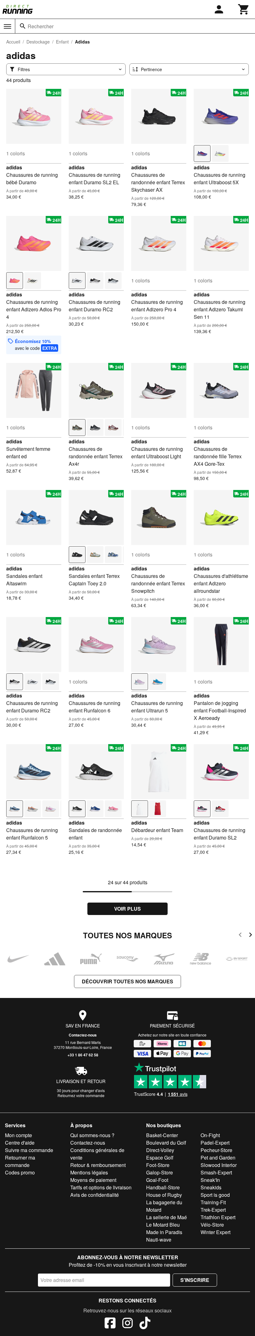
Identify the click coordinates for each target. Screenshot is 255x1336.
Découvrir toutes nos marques (127, 981)
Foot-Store (157, 1165)
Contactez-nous (83, 1034)
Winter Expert (215, 1232)
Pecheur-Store (216, 1150)
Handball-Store (163, 1187)
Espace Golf (159, 1157)
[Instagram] (127, 1324)
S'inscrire (194, 1279)
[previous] (240, 935)
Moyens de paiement (93, 1179)
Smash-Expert (216, 1172)
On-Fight (210, 1135)
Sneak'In (210, 1179)
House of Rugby (164, 1194)
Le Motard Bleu (163, 1224)
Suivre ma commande (29, 1150)
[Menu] (7, 26)
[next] (250, 935)
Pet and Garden (218, 1157)
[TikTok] (145, 1324)
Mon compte (18, 1135)
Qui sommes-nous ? (92, 1135)
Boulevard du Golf (166, 1142)
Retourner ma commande (20, 1161)
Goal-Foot (157, 1179)
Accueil (13, 42)
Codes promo (20, 1172)
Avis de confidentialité (94, 1194)
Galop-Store (159, 1172)
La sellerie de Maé (166, 1217)
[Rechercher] (22, 26)
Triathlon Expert (218, 1217)
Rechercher (40, 26)
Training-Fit (213, 1202)
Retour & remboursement (98, 1165)
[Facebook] (110, 1324)
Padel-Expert (215, 1142)
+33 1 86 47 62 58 (82, 1055)
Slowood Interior (219, 1165)
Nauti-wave (158, 1239)
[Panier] (244, 9)
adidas (14, 167)
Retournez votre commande (81, 1095)
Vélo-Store (212, 1224)
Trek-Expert (213, 1209)
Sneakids (211, 1187)
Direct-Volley (160, 1150)
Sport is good (215, 1194)
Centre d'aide (20, 1142)
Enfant (62, 42)
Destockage (38, 42)
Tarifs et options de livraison (101, 1187)
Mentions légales (89, 1172)
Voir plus (127, 908)
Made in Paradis (164, 1232)
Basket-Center (162, 1135)
